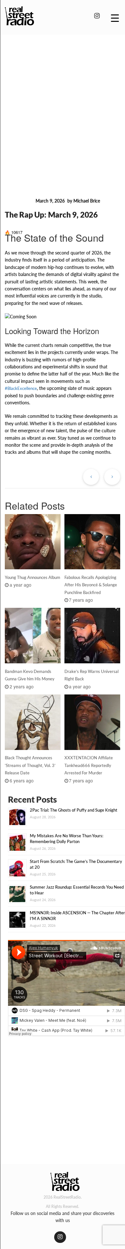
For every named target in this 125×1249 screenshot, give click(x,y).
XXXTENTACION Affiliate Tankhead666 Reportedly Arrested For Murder (88, 765)
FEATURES (19, 201)
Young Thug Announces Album (32, 577)
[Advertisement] (62, 105)
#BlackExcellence (21, 388)
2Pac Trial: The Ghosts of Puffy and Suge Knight (73, 810)
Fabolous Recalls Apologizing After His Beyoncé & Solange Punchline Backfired (90, 585)
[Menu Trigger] (115, 18)
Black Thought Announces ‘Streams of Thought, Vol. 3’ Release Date (30, 765)
